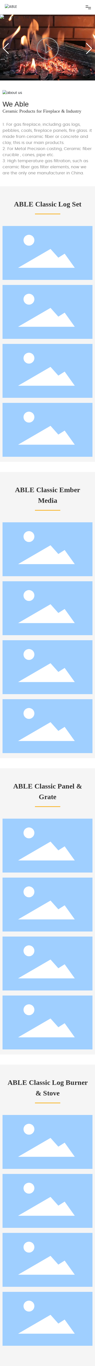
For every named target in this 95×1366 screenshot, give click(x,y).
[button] (89, 48)
